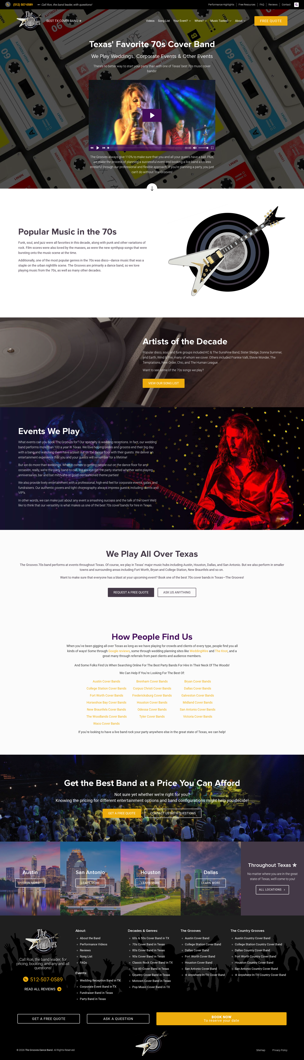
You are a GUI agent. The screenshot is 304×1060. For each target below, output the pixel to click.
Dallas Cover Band (197, 950)
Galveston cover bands (197, 695)
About (238, 20)
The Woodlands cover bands (106, 716)
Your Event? (180, 20)
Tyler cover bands (152, 716)
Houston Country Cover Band (254, 962)
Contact (286, 4)
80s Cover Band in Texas (148, 950)
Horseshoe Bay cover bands (106, 702)
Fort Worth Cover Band (200, 956)
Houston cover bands (152, 702)
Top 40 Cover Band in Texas (150, 968)
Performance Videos (93, 944)
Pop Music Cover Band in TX (151, 987)
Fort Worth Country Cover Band (255, 956)
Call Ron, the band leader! (66, 4)
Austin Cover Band (197, 938)
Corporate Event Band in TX (98, 986)
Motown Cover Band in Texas (151, 981)
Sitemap (260, 1050)
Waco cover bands (106, 723)
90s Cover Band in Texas (148, 956)
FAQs (83, 962)
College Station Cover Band (203, 944)
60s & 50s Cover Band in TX (150, 938)
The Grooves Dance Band (39, 1050)
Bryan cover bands (197, 681)
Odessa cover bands (152, 709)
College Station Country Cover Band (258, 944)
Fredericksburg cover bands (152, 695)
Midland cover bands (198, 702)
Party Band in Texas (93, 999)
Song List (164, 20)
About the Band (90, 938)
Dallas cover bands (197, 688)
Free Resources (247, 4)
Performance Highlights (221, 4)
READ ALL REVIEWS (39, 989)
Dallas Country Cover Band (252, 950)
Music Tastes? (219, 20)
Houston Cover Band (198, 962)
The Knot (221, 651)
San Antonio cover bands (197, 709)
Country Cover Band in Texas (151, 975)
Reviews (272, 4)
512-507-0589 (46, 979)
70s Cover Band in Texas (148, 944)
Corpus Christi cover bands (152, 688)
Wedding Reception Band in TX (100, 980)
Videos (150, 20)
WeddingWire (199, 651)
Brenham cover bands (152, 681)
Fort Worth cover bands (106, 695)
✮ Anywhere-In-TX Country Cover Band (260, 975)
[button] (296, 4)
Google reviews (119, 651)
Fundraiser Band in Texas (96, 993)
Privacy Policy (279, 1050)
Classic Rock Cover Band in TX (152, 962)
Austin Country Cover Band (252, 938)
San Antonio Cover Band (201, 968)
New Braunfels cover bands (106, 709)
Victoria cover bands (197, 716)
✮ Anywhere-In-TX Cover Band (205, 975)
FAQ (262, 4)
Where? (199, 20)
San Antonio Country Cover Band (256, 968)
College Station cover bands (106, 688)
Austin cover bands (106, 681)
